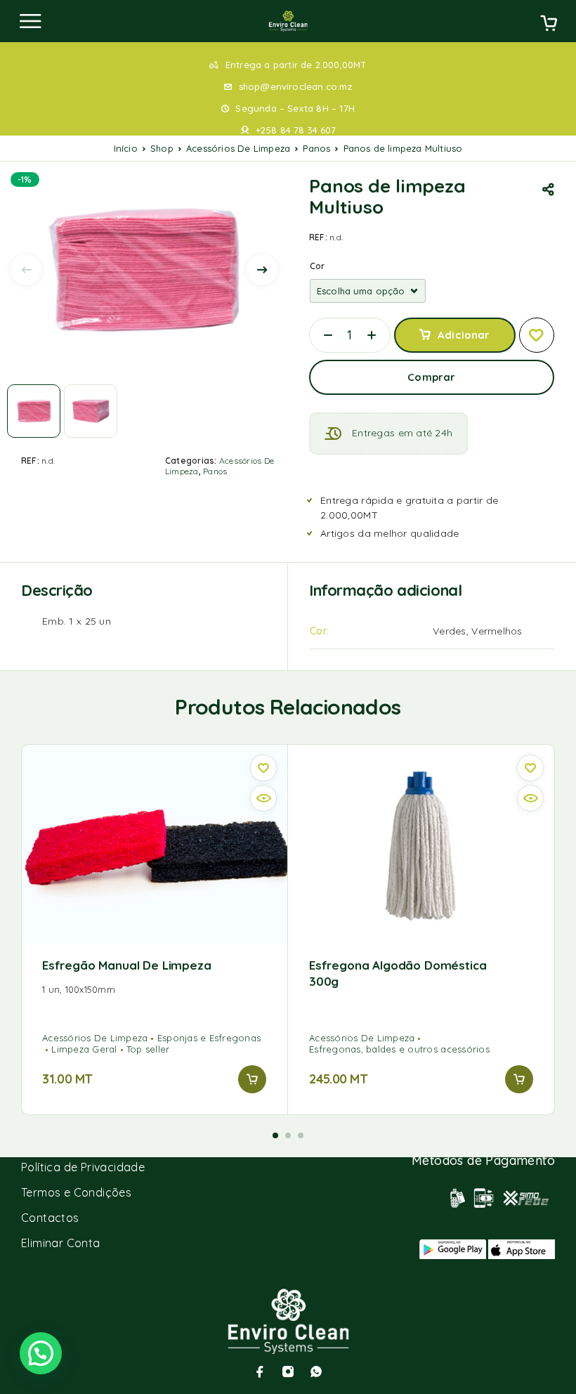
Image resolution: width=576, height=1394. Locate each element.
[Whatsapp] (316, 1371)
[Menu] (30, 21)
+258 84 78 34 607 (296, 130)
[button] (252, 1079)
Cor (317, 266)
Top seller (148, 1049)
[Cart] (548, 24)
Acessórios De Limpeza (238, 148)
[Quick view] (263, 798)
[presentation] (26, 269)
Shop (162, 148)
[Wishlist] (536, 335)
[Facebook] (260, 1371)
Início (126, 148)
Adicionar (464, 334)
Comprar (431, 377)
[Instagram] (288, 1371)
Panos (316, 148)
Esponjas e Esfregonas (209, 1037)
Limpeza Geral (84, 1049)
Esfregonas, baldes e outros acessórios (399, 1049)
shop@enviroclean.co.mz (295, 86)
